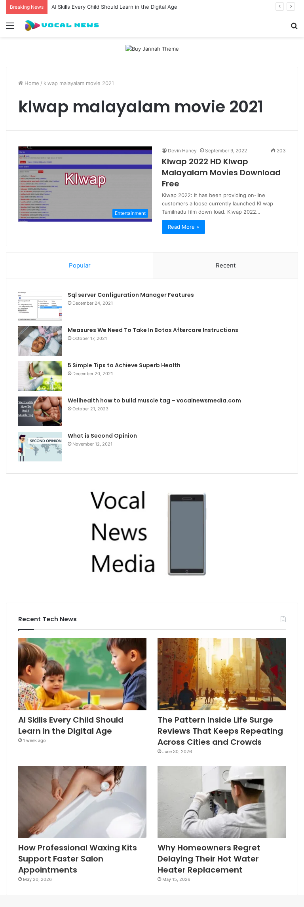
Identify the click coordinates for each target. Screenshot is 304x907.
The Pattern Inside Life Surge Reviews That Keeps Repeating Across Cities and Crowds (220, 731)
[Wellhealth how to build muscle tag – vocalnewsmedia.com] (40, 411)
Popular (80, 265)
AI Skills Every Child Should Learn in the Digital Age (114, 7)
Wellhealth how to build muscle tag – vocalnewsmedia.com (154, 400)
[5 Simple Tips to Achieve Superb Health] (40, 376)
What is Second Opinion (102, 436)
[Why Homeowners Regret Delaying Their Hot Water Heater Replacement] (222, 802)
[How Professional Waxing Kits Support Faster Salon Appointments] (82, 802)
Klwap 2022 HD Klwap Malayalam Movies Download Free (221, 172)
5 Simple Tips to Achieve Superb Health (124, 365)
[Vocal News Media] (61, 25)
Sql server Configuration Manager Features (131, 295)
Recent (226, 265)
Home (31, 83)
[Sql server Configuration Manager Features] (40, 306)
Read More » (183, 227)
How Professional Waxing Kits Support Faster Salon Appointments (77, 858)
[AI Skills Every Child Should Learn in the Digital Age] (82, 674)
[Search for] (294, 28)
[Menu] (10, 28)
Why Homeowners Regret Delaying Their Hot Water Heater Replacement (209, 858)
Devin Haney (182, 151)
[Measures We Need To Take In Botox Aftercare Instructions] (40, 341)
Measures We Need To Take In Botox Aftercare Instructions (153, 330)
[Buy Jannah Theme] (152, 49)
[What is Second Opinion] (40, 446)
